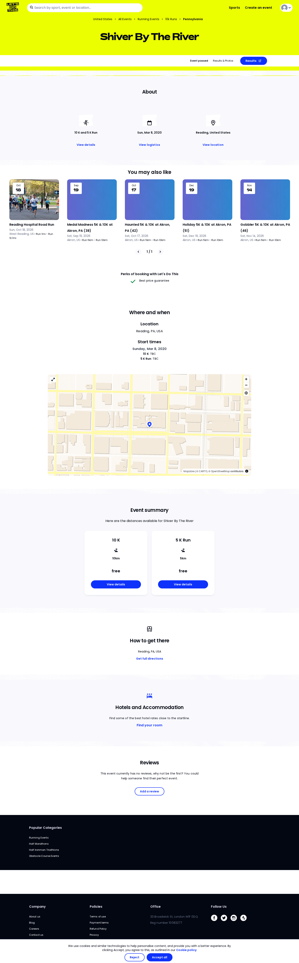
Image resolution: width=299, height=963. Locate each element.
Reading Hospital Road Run (31, 224)
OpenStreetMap (220, 471)
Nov (249, 185)
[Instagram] (235, 922)
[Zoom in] (246, 379)
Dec (191, 185)
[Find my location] (246, 393)
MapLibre (188, 471)
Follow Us (219, 906)
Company (37, 906)
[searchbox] (85, 7)
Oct (18, 185)
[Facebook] (216, 922)
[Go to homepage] (14, 7)
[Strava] (245, 922)
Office (155, 906)
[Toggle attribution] (246, 471)
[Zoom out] (246, 385)
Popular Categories (45, 827)
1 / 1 (149, 251)
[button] (149, 424)
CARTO (203, 471)
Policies (96, 906)
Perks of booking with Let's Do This (149, 274)
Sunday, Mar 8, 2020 (149, 348)
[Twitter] (225, 922)
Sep (76, 185)
